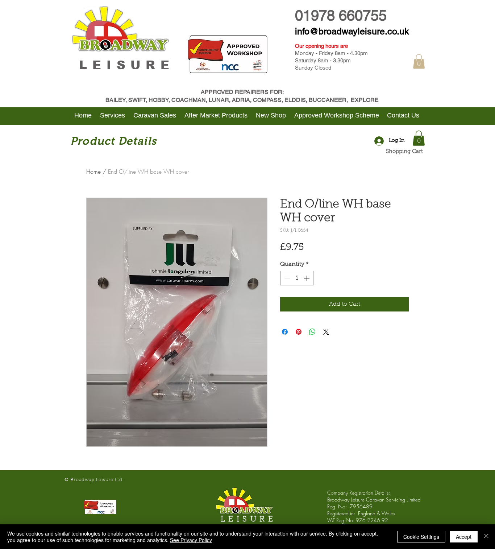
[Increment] (307, 278)
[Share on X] (326, 331)
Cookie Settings (421, 536)
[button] (419, 61)
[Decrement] (286, 278)
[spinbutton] (296, 278)
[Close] (486, 536)
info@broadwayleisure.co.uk (352, 31)
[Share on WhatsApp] (312, 331)
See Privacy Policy (191, 540)
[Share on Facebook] (284, 331)
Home (93, 172)
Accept (463, 536)
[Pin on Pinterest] (298, 331)
